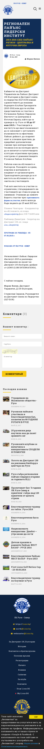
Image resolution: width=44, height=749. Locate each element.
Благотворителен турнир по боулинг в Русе (25, 579)
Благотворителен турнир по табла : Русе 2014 (25, 508)
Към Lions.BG (23, 689)
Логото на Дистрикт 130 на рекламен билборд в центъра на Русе (24, 463)
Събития (22, 674)
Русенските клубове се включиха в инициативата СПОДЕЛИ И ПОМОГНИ (25, 448)
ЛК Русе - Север (19, 3)
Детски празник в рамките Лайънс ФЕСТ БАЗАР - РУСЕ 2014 (24, 545)
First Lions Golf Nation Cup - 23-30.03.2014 (26, 568)
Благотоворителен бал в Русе (24, 519)
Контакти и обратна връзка (22, 651)
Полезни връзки (22, 656)
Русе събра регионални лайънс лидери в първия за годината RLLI (25, 477)
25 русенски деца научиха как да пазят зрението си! (23, 433)
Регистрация (22, 660)
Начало (22, 665)
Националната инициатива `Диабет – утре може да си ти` (24, 531)
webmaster (23, 633)
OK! (36, 717)
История (22, 646)
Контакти (22, 684)
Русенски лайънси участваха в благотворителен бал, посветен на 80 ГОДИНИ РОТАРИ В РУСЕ (24, 416)
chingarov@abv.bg (11, 214)
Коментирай (14, 373)
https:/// (23, 624)
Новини (22, 670)
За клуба (22, 679)
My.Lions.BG (22, 693)
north (23, 629)
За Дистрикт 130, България (22, 642)
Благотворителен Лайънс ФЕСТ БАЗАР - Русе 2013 (25, 557)
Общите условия (31, 743)
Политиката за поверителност (14, 746)
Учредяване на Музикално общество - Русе (24, 401)
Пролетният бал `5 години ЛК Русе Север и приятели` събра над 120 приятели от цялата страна (26, 493)
